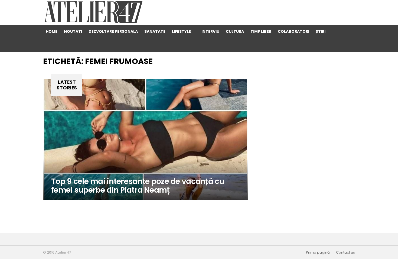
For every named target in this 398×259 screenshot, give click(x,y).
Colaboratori (293, 31)
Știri (320, 31)
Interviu (210, 31)
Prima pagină (318, 252)
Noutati (73, 31)
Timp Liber (260, 31)
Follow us (348, 45)
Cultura (235, 31)
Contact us (345, 252)
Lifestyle (181, 31)
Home (51, 31)
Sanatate (154, 31)
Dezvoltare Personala (113, 31)
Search (337, 31)
